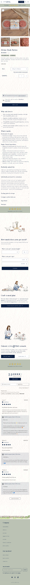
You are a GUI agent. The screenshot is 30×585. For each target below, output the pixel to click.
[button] (1, 1)
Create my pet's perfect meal (14, 305)
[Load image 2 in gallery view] (15, 42)
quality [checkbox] (3, 393)
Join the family (7, 356)
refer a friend (5, 555)
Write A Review (15, 379)
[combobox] (24, 387)
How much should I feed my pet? (21, 72)
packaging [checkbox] (8, 393)
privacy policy (6, 545)
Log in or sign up (21, 95)
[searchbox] (9, 384)
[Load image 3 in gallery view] (24, 42)
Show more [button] (22, 393)
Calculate (15, 268)
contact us (5, 561)
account (4, 539)
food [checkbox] (13, 393)
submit (25, 569)
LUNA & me (17, 582)
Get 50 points (21, 1)
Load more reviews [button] (15, 498)
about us (4, 529)
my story (4, 533)
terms (19, 573)
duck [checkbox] (17, 393)
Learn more (3, 63)
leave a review (6, 558)
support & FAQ (6, 536)
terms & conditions (7, 542)
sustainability (5, 526)
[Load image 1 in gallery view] (5, 42)
